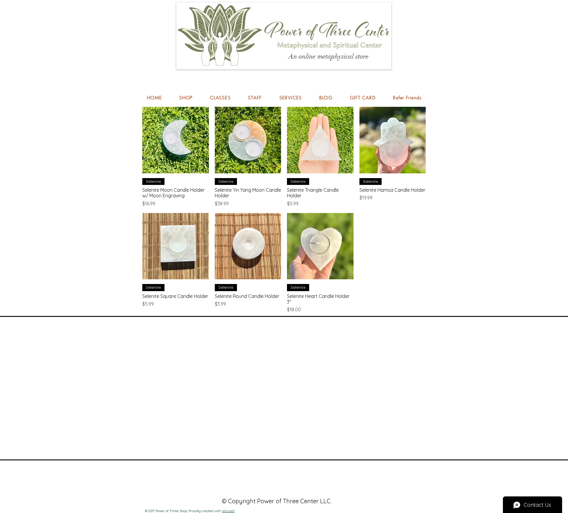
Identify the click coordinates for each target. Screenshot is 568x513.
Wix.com (228, 511)
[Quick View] (175, 140)
